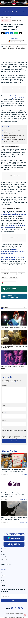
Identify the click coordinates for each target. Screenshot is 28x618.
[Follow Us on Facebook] (12, 608)
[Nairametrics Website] (9, 11)
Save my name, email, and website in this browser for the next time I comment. (14, 431)
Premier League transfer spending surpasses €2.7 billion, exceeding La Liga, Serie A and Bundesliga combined (13, 494)
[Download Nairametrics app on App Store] (14, 544)
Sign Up (14, 600)
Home (2, 17)
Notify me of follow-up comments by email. (14, 436)
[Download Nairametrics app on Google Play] (14, 538)
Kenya (13, 273)
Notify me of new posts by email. (11, 438)
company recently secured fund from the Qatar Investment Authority (12, 251)
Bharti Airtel (5, 273)
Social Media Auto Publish (8, 617)
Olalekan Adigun (23, 522)
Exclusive (3, 573)
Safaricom (21, 273)
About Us (3, 554)
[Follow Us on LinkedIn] (15, 608)
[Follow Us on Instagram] (19, 608)
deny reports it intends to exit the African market (13, 226)
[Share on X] (3, 33)
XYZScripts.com (21, 617)
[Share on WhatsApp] (16, 33)
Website (4, 420)
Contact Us (3, 557)
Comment (5, 385)
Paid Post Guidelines (6, 564)
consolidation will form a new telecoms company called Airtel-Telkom (13, 97)
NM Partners (4, 562)
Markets (3, 578)
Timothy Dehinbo (23, 499)
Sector (2, 580)
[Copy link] (20, 33)
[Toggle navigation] (23, 11)
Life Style (3, 585)
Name (4, 405)
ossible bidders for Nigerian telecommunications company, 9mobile (13, 214)
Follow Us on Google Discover (17, 41)
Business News (8, 17)
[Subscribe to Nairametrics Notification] (25, 615)
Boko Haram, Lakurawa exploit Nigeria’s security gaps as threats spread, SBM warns (14, 518)
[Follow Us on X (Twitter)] (22, 608)
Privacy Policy (4, 559)
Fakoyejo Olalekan (14, 38)
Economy (3, 575)
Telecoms (4, 277)
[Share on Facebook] (7, 33)
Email (4, 413)
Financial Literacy (5, 583)
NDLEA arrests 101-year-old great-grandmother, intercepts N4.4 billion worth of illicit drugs (13, 470)
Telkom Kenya (13, 277)
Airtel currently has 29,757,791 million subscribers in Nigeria (13, 258)
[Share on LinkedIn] (12, 33)
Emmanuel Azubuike (23, 474)
